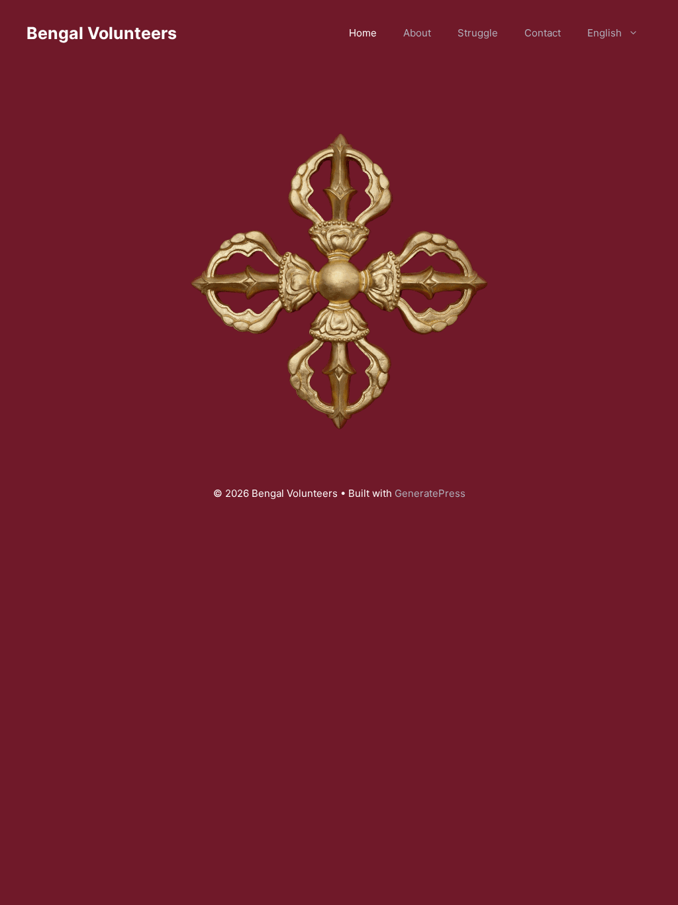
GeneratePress (430, 493)
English (604, 33)
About (417, 33)
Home (363, 33)
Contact (542, 33)
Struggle (478, 33)
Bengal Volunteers (101, 33)
